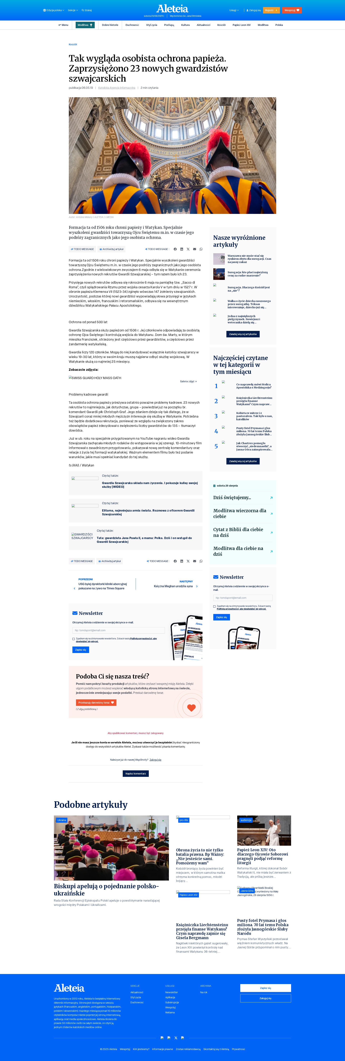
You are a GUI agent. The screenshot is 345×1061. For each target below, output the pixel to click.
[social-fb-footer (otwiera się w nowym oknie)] (169, 1038)
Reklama (170, 1012)
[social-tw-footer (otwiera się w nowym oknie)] (176, 1038)
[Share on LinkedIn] (181, 249)
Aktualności (203, 25)
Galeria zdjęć (187, 381)
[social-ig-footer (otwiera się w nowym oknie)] (182, 1038)
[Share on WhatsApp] (201, 249)
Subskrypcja (172, 1002)
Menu (65, 25)
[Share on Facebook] (175, 249)
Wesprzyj (290, 10)
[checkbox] (73, 639)
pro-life (184, 820)
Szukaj (88, 10)
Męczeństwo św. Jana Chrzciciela (185, 16)
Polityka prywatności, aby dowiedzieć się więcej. (241, 608)
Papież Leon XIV (242, 25)
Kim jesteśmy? (141, 1049)
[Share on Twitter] (188, 249)
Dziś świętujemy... (232, 497)
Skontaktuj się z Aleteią (216, 1049)
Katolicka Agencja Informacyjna (116, 88)
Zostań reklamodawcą (188, 1049)
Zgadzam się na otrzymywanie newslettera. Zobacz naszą (116, 640)
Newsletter (171, 992)
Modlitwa (83, 25)
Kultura (185, 25)
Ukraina (62, 820)
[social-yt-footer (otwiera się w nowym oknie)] (162, 1038)
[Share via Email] (194, 249)
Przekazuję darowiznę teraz (94, 702)
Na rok (203, 992)
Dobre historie (110, 25)
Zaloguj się (255, 10)
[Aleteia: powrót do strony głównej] (172, 8)
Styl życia (151, 25)
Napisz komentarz (136, 773)
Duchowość (132, 25)
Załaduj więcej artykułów (243, 334)
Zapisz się (80, 649)
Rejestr (269, 10)
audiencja (246, 820)
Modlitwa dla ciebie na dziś (238, 551)
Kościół (221, 25)
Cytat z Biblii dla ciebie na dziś (238, 532)
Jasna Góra (247, 890)
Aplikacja (170, 997)
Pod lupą (169, 25)
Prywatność (238, 1049)
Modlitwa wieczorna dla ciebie (239, 513)
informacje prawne (162, 1049)
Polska (279, 25)
